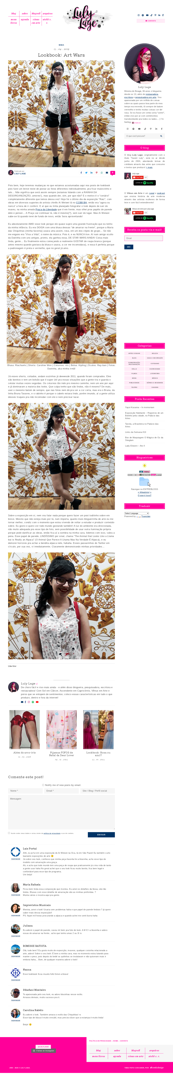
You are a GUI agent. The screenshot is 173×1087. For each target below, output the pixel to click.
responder (15, 859)
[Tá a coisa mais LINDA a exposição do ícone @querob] (79, 1042)
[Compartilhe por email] (107, 173)
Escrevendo (155, 369)
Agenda (25, 19)
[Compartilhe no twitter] (86, 173)
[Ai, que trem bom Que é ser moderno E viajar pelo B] (36, 1042)
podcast (161, 193)
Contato (124, 1041)
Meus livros (14, 21)
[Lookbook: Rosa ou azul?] (98, 729)
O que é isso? (144, 495)
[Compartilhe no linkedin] (91, 173)
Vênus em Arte (36, 21)
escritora (128, 97)
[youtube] (147, 15)
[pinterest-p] (155, 15)
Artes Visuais (134, 353)
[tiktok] (151, 15)
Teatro (134, 387)
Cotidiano (155, 363)
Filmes (134, 373)
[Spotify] (33, 702)
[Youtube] (37, 702)
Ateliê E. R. (47, 21)
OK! (129, 247)
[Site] (37, 684)
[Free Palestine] (144, 474)
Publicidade (134, 382)
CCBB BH (81, 202)
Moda (61, 45)
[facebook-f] (163, 15)
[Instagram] (29, 702)
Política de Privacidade (100, 1041)
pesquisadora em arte (145, 97)
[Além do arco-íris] (24, 729)
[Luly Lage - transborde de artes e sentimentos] (86, 18)
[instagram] (139, 15)
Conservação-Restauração (134, 363)
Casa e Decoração (155, 358)
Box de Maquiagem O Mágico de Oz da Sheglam (144, 438)
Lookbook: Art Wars (61, 55)
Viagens (155, 387)
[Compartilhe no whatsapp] (101, 173)
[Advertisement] (144, 296)
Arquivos (47, 13)
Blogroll (36, 13)
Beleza (155, 353)
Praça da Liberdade (46, 209)
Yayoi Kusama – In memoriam (139, 407)
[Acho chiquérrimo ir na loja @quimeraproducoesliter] (21, 1042)
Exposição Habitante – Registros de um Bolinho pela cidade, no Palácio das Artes (144, 415)
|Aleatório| (144, 492)
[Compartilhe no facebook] (81, 173)
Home (115, 1041)
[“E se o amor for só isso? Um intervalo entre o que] (50, 1042)
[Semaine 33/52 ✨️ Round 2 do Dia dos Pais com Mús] (65, 1042)
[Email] (22, 702)
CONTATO (151, 21)
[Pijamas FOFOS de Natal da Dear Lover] (61, 729)
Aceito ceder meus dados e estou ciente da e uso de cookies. (42, 833)
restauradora (152, 94)
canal (151, 193)
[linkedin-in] (159, 15)
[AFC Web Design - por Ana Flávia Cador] (157, 1068)
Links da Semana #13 (135, 432)
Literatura (155, 373)
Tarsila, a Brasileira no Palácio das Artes (142, 425)
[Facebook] (25, 702)
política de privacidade (52, 833)
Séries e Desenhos (155, 382)
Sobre (25, 13)
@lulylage (43, 1047)
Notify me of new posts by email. (63, 785)
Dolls (134, 369)
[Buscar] (161, 136)
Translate (145, 516)
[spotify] (143, 15)
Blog (13, 13)
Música (155, 378)
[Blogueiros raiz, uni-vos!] (133, 474)
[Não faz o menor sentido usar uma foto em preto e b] (6, 1042)
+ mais (149, 167)
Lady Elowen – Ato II (135, 446)
